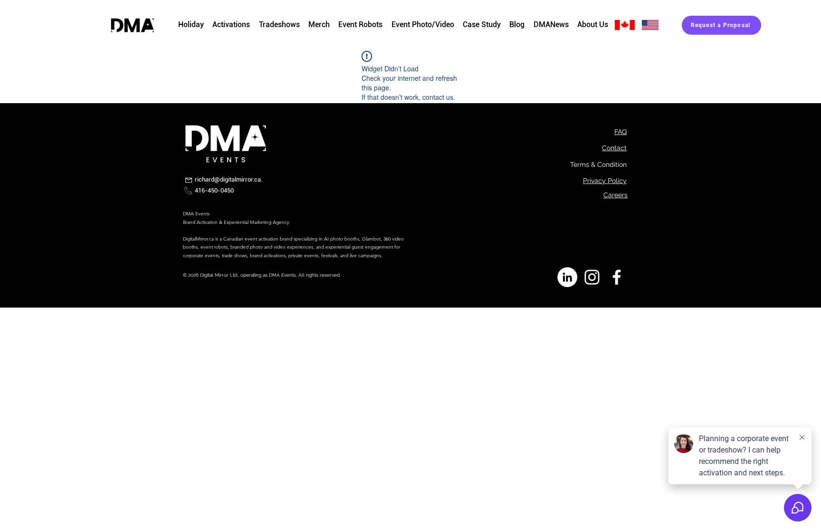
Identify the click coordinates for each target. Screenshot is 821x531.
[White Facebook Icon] (617, 277)
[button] (319, 25)
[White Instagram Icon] (592, 277)
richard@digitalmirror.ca (228, 179)
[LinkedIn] (567, 277)
